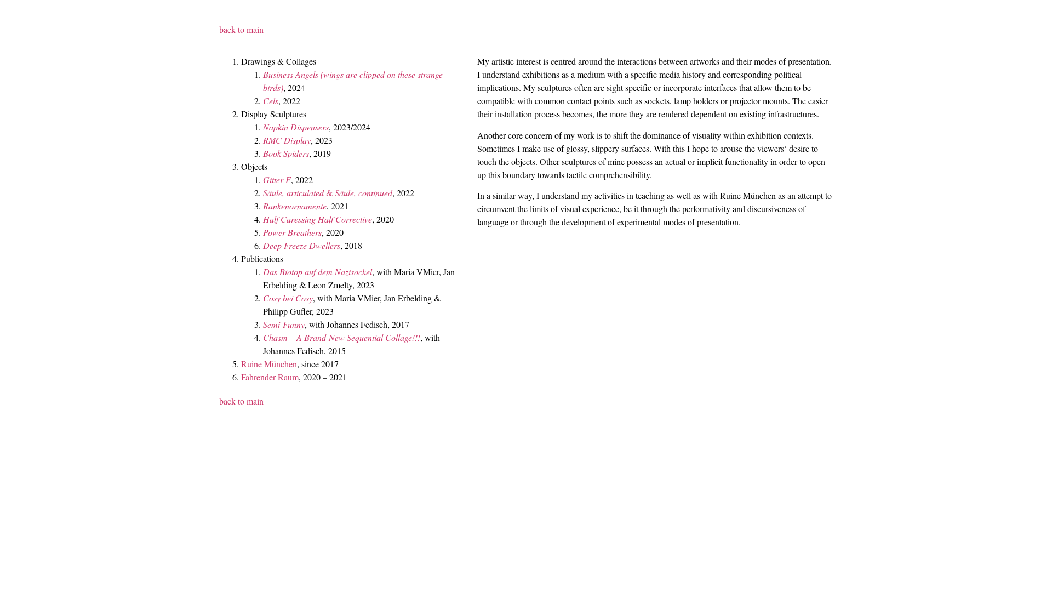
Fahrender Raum (270, 377)
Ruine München (269, 363)
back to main (241, 29)
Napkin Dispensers (296, 127)
